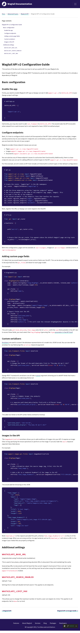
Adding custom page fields (12, 36)
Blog (45, 623)
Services (37, 623)
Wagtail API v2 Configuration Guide (12, 25)
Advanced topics (13, 14)
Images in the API (9, 42)
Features (16, 623)
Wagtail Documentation (20, 4)
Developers (63, 623)
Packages (53, 623)
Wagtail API (25, 14)
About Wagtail (27, 623)
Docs (3, 14)
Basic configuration (8, 28)
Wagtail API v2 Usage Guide (67, 611)
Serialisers (5, 342)
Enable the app (8, 30)
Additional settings (8, 45)
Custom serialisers (9, 39)
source (38, 375)
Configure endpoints (10, 33)
